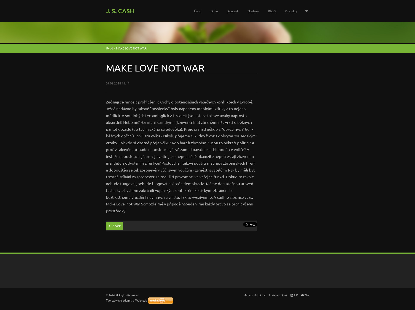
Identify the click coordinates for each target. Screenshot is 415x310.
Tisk (307, 295)
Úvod (197, 11)
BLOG (272, 11)
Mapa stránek (279, 295)
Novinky (253, 11)
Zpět (116, 225)
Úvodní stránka (256, 295)
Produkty (291, 11)
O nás (214, 11)
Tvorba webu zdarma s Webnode (126, 300)
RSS (296, 295)
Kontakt (232, 11)
